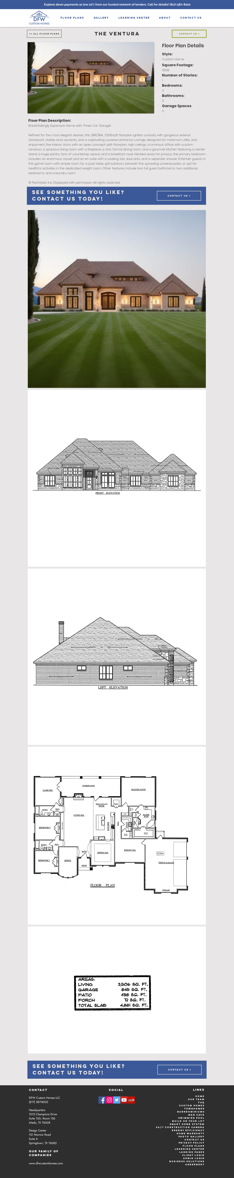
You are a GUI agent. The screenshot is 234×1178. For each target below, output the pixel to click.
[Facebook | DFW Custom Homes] (102, 1100)
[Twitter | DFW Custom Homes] (116, 1100)
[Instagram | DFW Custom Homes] (109, 1100)
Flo (186, 1146)
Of (56, 1151)
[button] (101, 17)
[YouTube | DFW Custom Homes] (124, 1100)
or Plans (197, 1146)
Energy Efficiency (188, 1130)
